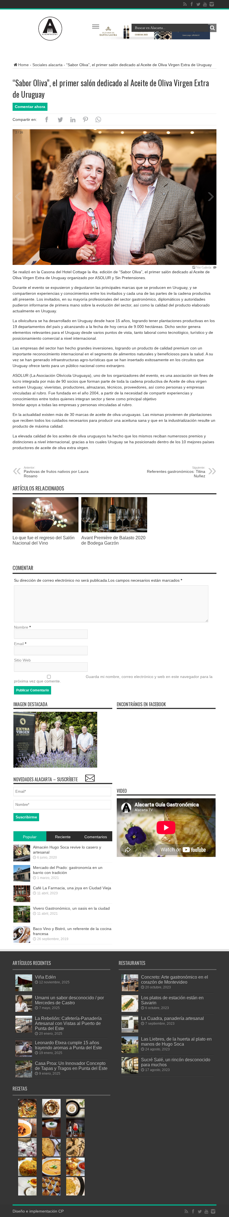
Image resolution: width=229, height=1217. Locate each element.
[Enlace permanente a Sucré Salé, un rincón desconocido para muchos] (129, 1072)
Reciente (63, 837)
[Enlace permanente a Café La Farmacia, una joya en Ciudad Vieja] (21, 901)
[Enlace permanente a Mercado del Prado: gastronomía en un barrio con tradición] (21, 880)
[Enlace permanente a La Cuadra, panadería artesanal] (129, 1031)
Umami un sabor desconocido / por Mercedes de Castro (69, 1000)
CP (61, 1211)
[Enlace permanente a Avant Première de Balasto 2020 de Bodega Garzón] (114, 531)
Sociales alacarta (47, 65)
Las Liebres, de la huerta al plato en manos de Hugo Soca (176, 1041)
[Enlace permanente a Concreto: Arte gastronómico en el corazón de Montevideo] (129, 990)
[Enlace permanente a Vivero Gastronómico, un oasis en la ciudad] (21, 921)
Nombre (21, 627)
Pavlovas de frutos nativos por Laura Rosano (56, 472)
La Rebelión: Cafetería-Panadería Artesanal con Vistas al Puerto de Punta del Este (68, 1023)
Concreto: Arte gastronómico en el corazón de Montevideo (174, 979)
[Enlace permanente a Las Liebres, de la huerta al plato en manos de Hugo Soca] (129, 1052)
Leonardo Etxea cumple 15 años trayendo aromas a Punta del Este (68, 1045)
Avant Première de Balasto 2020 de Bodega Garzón (113, 540)
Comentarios (95, 837)
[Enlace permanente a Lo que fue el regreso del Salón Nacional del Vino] (45, 531)
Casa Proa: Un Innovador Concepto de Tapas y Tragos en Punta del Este (71, 1066)
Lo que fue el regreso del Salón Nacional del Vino (44, 540)
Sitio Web (22, 660)
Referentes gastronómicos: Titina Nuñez (176, 472)
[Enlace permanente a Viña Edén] (23, 990)
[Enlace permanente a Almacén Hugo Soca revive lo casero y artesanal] (21, 860)
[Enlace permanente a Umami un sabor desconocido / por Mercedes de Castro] (23, 1010)
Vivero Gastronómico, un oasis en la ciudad (71, 908)
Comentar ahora (30, 106)
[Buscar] (212, 28)
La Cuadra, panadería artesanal (172, 1018)
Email (19, 643)
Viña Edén (45, 976)
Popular (30, 837)
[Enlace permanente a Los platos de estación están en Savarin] (129, 1010)
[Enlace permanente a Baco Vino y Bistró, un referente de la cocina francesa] (21, 941)
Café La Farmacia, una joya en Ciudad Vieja (72, 888)
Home (23, 65)
